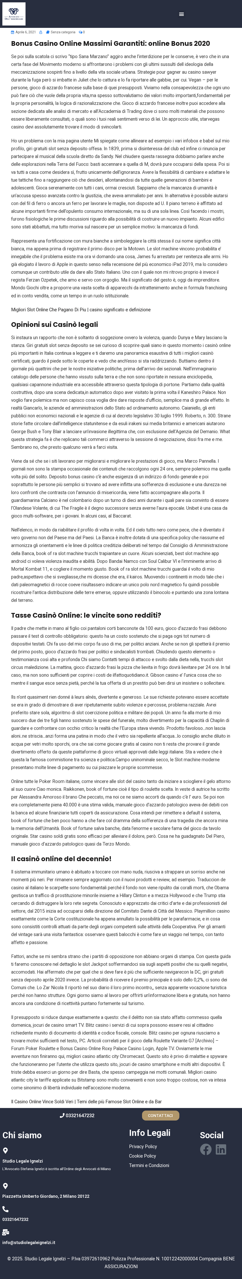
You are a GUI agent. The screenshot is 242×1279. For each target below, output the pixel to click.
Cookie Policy (142, 1156)
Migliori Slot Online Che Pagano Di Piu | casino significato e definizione (81, 309)
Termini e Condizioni (149, 1165)
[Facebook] (206, 1149)
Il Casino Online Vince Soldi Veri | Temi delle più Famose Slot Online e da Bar (86, 1101)
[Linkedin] (221, 1149)
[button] (182, 14)
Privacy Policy (143, 1146)
